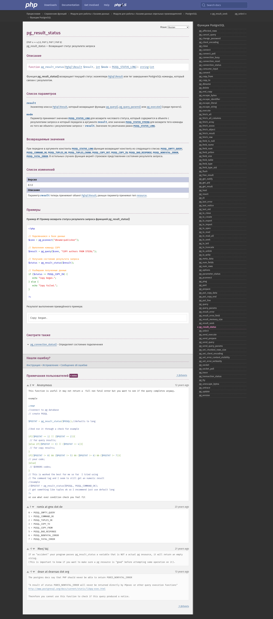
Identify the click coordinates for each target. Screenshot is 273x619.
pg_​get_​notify (206, 179)
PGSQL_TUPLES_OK (57, 152)
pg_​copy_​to (204, 80)
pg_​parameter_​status (209, 274)
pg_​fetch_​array (206, 122)
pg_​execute (205, 110)
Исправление (50, 365)
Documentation (70, 4)
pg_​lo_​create (205, 217)
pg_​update (204, 391)
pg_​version (204, 395)
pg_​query (203, 304)
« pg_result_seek (218, 13)
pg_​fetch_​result (207, 133)
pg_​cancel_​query (207, 34)
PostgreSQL (191, 13)
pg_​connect (205, 50)
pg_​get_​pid (204, 182)
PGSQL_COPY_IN (119, 152)
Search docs (214, 5)
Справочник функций (55, 13)
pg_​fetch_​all (205, 114)
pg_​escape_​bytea (208, 95)
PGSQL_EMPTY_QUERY (171, 148)
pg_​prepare (204, 289)
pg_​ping (203, 281)
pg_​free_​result (206, 175)
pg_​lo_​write (205, 255)
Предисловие (33, 13)
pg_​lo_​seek (204, 239)
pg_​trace (203, 372)
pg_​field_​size (205, 156)
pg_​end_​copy (205, 91)
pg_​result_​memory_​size (211, 319)
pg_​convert (204, 72)
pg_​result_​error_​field (209, 315)
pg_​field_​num (205, 148)
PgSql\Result (73, 66)
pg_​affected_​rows (208, 31)
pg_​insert (203, 194)
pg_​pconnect (205, 277)
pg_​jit (202, 198)
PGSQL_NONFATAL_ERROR (165, 152)
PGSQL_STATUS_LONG (124, 66)
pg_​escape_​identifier (209, 99)
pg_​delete (204, 88)
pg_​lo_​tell (204, 243)
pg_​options (204, 270)
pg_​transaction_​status (210, 376)
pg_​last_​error (205, 201)
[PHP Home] (31, 5)
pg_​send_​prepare (207, 338)
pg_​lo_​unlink (205, 251)
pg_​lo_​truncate (206, 247)
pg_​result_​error (206, 312)
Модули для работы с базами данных (89, 13)
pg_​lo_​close (205, 213)
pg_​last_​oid (205, 209)
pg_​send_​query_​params (211, 346)
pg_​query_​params (208, 308)
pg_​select (204, 331)
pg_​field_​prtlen (206, 152)
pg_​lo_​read (204, 232)
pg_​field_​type (205, 163)
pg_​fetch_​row (205, 137)
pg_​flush (203, 171)
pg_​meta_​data (206, 258)
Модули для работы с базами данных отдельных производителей (147, 13)
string (144, 66)
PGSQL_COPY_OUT (101, 152)
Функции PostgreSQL (40, 17)
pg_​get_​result (206, 186)
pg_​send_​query (206, 342)
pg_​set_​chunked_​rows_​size (212, 349)
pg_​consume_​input (208, 69)
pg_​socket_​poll (206, 368)
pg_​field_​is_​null (207, 141)
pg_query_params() (130, 106)
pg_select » (240, 13)
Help (106, 4)
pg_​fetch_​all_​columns (210, 118)
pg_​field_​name (206, 144)
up (28, 385)
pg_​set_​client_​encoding (211, 353)
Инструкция (33, 365)
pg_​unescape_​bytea (209, 384)
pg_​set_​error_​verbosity (210, 361)
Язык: (163, 27)
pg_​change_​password (210, 38)
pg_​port (203, 285)
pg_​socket (204, 365)
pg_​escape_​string (208, 107)
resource (142, 195)
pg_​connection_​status (210, 65)
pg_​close (203, 46)
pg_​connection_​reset (209, 61)
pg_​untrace (204, 387)
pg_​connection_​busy (209, 57)
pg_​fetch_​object (207, 129)
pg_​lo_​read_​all (206, 236)
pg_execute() (154, 106)
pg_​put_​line (205, 300)
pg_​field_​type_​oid (208, 167)
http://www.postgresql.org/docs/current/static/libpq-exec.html (67, 589)
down (33, 385)
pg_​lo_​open (205, 228)
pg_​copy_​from (206, 76)
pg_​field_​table (206, 160)
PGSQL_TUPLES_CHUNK (79, 152)
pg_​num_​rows (206, 266)
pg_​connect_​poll (207, 53)
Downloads (50, 4)
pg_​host (203, 190)
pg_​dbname (205, 84)
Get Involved (91, 4)
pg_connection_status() (43, 344)
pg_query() (112, 106)
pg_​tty (202, 380)
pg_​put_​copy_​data (208, 293)
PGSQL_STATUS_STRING (138, 122)
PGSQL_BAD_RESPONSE (140, 152)
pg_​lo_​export (205, 220)
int (98, 66)
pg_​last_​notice (206, 205)
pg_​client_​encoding (208, 42)
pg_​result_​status (207, 327)
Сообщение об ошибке (74, 365)
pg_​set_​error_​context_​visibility (214, 357)
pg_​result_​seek (206, 323)
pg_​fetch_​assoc (207, 125)
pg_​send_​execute (208, 334)
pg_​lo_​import (205, 224)
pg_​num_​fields (206, 262)
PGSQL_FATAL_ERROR (37, 156)
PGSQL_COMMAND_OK (37, 152)
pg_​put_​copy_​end (207, 296)
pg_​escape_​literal (208, 103)
